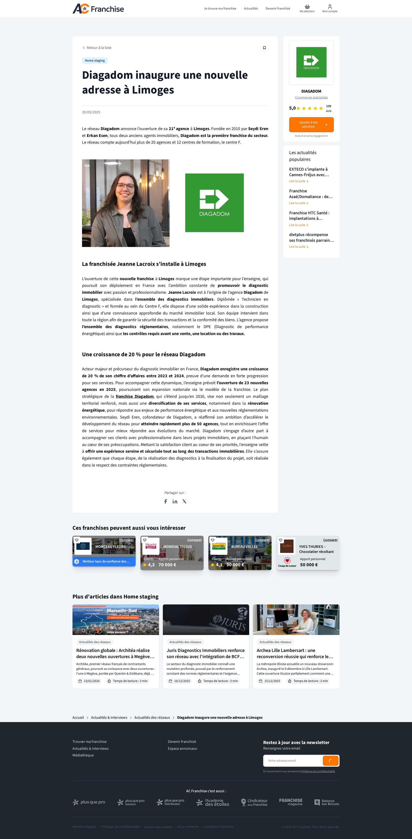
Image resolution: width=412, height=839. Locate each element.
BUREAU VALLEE (244, 546)
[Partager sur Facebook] (165, 501)
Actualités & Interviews (109, 717)
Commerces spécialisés (311, 97)
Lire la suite (297, 181)
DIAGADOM (311, 91)
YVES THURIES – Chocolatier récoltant (316, 549)
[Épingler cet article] (264, 48)
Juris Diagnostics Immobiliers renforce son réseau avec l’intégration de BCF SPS (206, 656)
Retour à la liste (99, 47)
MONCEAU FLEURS (110, 546)
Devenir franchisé (182, 741)
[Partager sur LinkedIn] (175, 501)
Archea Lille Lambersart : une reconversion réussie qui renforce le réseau (293, 656)
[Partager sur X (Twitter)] (184, 501)
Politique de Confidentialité (318, 791)
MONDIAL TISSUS (177, 546)
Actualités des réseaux (152, 717)
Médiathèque (83, 755)
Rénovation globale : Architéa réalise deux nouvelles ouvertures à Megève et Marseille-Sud (115, 656)
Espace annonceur (182, 748)
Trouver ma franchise (89, 741)
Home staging (95, 60)
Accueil (78, 717)
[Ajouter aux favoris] (76, 540)
